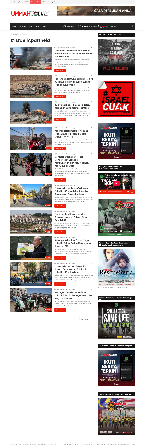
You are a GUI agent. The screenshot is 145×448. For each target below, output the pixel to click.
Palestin (37, 26)
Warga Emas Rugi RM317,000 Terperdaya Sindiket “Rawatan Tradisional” (65, 2)
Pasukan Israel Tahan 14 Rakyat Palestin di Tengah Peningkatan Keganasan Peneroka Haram (71, 191)
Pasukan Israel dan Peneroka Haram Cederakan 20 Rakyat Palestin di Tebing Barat (70, 269)
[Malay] (101, 26)
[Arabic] (106, 26)
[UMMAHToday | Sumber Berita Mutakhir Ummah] (30, 13)
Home (14, 26)
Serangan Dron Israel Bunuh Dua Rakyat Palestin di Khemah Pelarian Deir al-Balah (73, 53)
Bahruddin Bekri (60, 47)
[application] (116, 183)
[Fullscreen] (132, 192)
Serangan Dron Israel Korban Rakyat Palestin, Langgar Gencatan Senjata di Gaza (73, 295)
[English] (103, 26)
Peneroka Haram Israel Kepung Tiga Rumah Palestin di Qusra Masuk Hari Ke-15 (71, 133)
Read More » (60, 70)
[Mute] (128, 192)
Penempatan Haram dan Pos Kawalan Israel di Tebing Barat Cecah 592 (71, 217)
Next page (84, 319)
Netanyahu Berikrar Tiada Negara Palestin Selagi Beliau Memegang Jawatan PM (72, 243)
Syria (30, 26)
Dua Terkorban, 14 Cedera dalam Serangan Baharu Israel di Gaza (72, 106)
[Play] (101, 192)
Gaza (44, 26)
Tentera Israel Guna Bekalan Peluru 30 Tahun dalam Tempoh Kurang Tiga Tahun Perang (73, 81)
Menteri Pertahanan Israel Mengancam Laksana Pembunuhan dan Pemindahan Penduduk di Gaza (71, 161)
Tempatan (22, 26)
